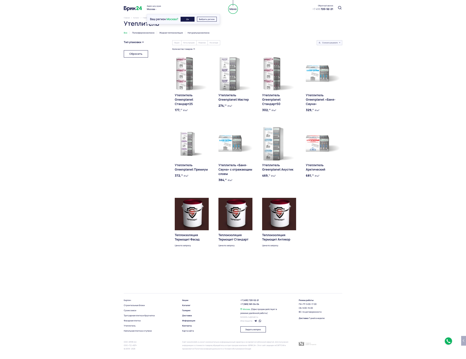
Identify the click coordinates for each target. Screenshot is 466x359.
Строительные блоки (134, 305)
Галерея (186, 310)
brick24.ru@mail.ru (249, 317)
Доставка (187, 315)
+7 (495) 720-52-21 (249, 300)
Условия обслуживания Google (237, 349)
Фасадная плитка (132, 320)
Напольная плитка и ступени (138, 330)
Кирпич (127, 300)
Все (125, 32)
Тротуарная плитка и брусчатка (139, 315)
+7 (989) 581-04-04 (249, 304)
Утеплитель (130, 325)
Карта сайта (188, 330)
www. (189, 342)
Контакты (187, 325)
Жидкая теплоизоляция (171, 32)
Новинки (202, 43)
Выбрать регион (207, 19)
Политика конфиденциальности (209, 349)
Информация (188, 320)
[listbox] (329, 42)
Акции (176, 43)
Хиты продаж (189, 43)
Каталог (186, 305)
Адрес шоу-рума (154, 6)
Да (187, 19)
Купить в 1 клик (313, 200)
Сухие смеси (130, 310)
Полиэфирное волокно (143, 32)
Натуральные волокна (198, 32)
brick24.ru (195, 342)
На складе (214, 43)
